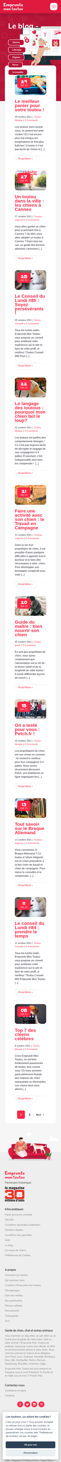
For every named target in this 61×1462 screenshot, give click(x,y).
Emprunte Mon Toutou (33, 1342)
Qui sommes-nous (14, 1280)
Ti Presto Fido (34, 1375)
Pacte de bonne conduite (18, 1214)
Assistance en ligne (15, 1390)
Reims (32, 1360)
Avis (7, 1321)
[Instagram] (34, 1404)
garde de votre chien (31, 1339)
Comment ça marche (16, 1275)
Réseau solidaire (13, 1305)
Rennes (41, 1360)
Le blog (9, 1245)
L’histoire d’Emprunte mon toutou (23, 1285)
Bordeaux (50, 1356)
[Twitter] (27, 1404)
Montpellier (22, 1360)
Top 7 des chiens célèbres (25, 1034)
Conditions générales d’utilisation (22, 1224)
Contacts (9, 1395)
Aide (7, 1240)
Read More (24, 158)
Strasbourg (11, 1363)
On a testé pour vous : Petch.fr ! (27, 729)
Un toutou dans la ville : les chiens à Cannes (29, 203)
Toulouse (28, 1356)
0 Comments (31, 120)
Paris (13, 1356)
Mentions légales (14, 1230)
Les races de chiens (15, 1250)
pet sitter (44, 1335)
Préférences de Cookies (17, 1255)
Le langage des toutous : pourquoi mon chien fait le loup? (30, 412)
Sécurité (9, 1219)
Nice (7, 1360)
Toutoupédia (11, 1316)
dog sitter (30, 1335)
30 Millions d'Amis (30, 1460)
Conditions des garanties (18, 1235)
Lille (13, 1360)
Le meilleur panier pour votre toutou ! (29, 105)
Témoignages (12, 1290)
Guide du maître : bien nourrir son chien (28, 628)
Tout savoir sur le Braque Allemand (29, 828)
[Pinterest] (41, 1404)
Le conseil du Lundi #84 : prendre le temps (29, 929)
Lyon (19, 1356)
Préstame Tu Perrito (39, 1372)
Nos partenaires (13, 1300)
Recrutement (12, 1310)
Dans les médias (14, 1295)
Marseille (38, 1356)
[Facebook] (20, 1404)
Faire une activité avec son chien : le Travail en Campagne (29, 519)
